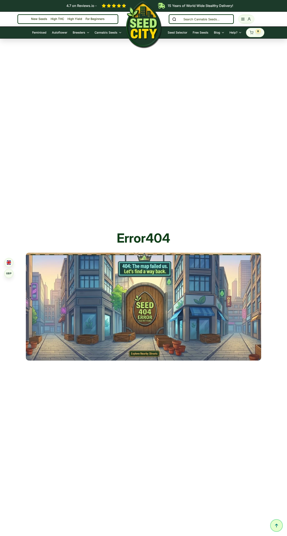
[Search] (174, 19)
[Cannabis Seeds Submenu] (120, 32)
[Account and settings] (246, 19)
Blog (217, 32)
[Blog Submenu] (223, 32)
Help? (233, 32)
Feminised (39, 32)
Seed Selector (177, 32)
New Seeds (39, 19)
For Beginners (95, 19)
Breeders (79, 32)
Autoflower (59, 32)
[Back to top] (276, 525)
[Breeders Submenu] (88, 32)
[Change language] (8, 262)
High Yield (74, 19)
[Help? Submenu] (240, 32)
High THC (57, 19)
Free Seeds (200, 32)
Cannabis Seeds (106, 32)
